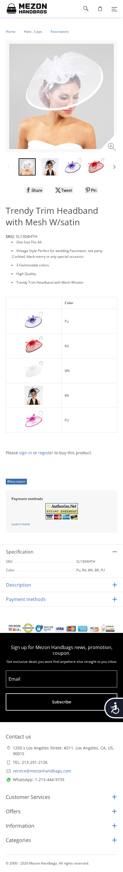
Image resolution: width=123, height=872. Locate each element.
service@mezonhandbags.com (42, 771)
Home (10, 31)
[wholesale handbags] (24, 8)
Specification (19, 552)
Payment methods (26, 599)
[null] (34, 190)
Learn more (20, 524)
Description (18, 585)
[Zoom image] (112, 147)
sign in (25, 452)
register (45, 452)
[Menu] (114, 8)
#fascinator (16, 481)
